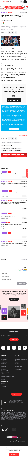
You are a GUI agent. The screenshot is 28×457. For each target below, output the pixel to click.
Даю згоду (14, 454)
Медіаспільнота (5, 190)
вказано (7, 49)
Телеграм (3, 386)
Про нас (17, 356)
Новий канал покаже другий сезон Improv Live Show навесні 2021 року (14, 184)
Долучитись (14, 129)
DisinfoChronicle (4, 367)
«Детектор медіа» (23, 135)
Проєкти (3, 356)
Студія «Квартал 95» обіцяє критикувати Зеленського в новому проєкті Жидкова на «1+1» (13, 215)
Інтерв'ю (10, 200)
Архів (16, 370)
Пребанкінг (3, 363)
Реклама (17, 363)
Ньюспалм (3, 377)
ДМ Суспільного (4, 360)
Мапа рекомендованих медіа (7, 376)
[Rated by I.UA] (19, 437)
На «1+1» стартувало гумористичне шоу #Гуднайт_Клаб (12, 234)
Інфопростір (4, 171)
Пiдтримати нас (16, 394)
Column (8, 222)
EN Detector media (5, 372)
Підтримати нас (18, 366)
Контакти (17, 365)
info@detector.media (7, 408)
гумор (11, 150)
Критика (3, 222)
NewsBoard (3, 366)
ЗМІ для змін (4, 362)
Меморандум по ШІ (19, 360)
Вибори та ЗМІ (4, 370)
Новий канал (5, 150)
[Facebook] (9, 32)
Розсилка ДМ (18, 369)
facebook (3, 383)
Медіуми (3, 379)
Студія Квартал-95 (6, 148)
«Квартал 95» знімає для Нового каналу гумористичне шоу (13, 243)
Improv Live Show (18, 150)
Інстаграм (3, 388)
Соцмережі (4, 381)
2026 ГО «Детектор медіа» (8, 410)
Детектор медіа (4, 357)
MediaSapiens (4, 359)
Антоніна (3, 373)
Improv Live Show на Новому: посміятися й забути (11, 224)
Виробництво (4, 12)
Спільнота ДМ (14, 299)
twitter (2, 385)
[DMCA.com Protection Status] (9, 437)
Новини (9, 12)
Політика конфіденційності (21, 359)
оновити (24, 267)
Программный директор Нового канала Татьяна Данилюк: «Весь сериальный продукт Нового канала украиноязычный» (13, 203)
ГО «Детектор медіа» (6, 375)
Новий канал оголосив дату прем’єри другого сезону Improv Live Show (12, 174)
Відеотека (3, 369)
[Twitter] (12, 32)
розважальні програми (16, 148)
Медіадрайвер (4, 365)
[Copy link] (16, 32)
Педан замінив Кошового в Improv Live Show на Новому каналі (13, 193)
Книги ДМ (17, 362)
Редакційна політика (19, 357)
